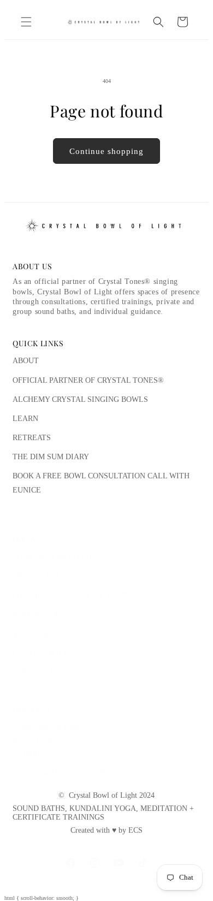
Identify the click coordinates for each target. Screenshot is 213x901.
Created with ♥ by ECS (106, 830)
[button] (26, 22)
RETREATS (32, 438)
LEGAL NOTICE (40, 653)
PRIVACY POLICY (43, 576)
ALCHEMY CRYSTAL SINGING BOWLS (80, 399)
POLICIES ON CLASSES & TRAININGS (80, 595)
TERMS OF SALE (42, 634)
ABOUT (26, 361)
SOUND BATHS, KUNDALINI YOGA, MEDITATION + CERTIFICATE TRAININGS (103, 812)
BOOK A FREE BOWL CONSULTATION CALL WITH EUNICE (101, 483)
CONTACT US (36, 672)
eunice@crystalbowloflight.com (73, 770)
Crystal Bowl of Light (103, 795)
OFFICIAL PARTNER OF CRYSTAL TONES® (88, 380)
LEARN (25, 418)
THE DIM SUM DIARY (51, 457)
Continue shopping (106, 151)
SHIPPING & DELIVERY (54, 557)
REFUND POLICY (43, 615)
